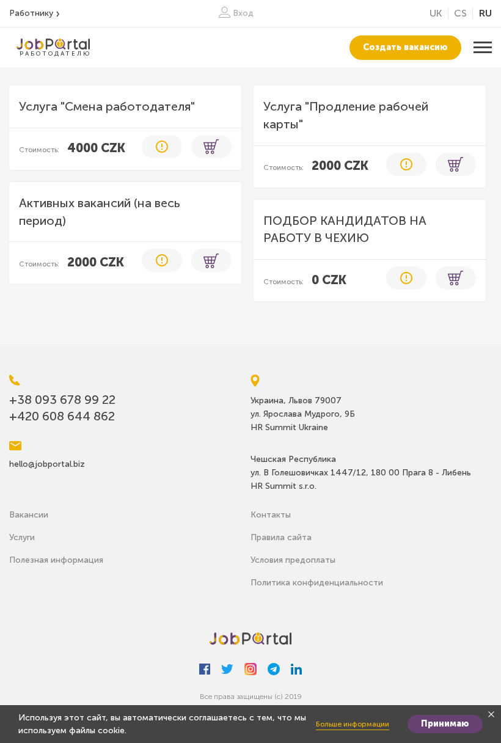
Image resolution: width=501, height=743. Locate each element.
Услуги (22, 537)
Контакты (270, 515)
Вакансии (28, 515)
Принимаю (445, 724)
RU (485, 13)
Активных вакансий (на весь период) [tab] (99, 212)
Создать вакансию (405, 47)
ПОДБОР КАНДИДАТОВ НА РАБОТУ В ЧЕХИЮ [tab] (344, 229)
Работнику (31, 13)
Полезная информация (56, 560)
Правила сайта (281, 537)
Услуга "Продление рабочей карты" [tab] (345, 115)
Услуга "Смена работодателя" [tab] (107, 106)
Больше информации (352, 724)
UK (436, 13)
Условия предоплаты (292, 560)
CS (460, 13)
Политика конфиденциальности (316, 582)
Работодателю (55, 53)
